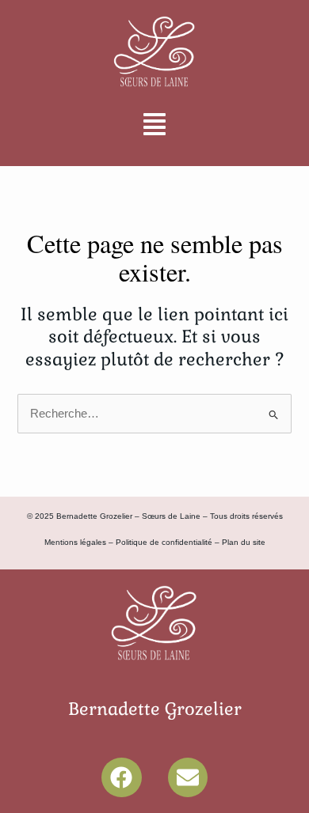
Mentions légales (75, 542)
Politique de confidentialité (164, 542)
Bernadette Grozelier (155, 709)
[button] (154, 126)
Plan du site (243, 542)
